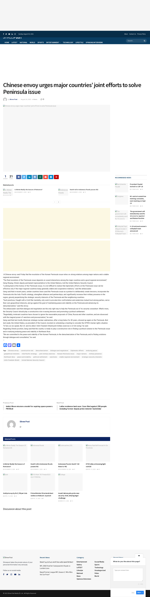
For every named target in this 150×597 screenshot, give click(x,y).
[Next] (58, 202)
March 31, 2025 (64, 501)
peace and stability (24, 357)
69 (99, 469)
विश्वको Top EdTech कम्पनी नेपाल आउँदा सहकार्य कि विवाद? (56, 562)
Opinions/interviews (94, 42)
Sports (41, 42)
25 (142, 189)
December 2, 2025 (76, 192)
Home (7, 42)
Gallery (79, 565)
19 (85, 192)
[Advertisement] (75, 15)
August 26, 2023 (26, 99)
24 (142, 206)
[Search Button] (145, 41)
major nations (82, 354)
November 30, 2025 (65, 469)
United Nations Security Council (33, 360)
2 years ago (135, 233)
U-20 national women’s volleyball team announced (138, 228)
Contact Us (132, 34)
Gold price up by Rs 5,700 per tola (15, 493)
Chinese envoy (13, 350)
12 (72, 501)
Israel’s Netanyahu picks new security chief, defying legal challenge (68, 495)
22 (16, 496)
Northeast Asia (9, 357)
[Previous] (54, 202)
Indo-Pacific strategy (29, 354)
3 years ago (135, 189)
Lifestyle (79, 42)
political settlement (40, 357)
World (32, 42)
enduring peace (91, 350)
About (126, 34)
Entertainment (52, 42)
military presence (95, 354)
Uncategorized (100, 570)
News (35, 99)
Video (97, 573)
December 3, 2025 (21, 192)
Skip (133, 592)
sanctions (53, 357)
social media (99, 562)
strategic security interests (92, 357)
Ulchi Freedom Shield (11, 360)
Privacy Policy (141, 34)
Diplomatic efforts (77, 350)
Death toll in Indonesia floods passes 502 (84, 190)
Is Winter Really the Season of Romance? (28, 190)
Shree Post (13, 99)
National (23, 42)
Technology (68, 42)
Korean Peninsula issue (65, 354)
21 (74, 469)
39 (30, 192)
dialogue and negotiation (59, 350)
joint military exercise (47, 354)
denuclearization (42, 350)
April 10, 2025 (91, 469)
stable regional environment (70, 357)
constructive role (27, 350)
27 (142, 233)
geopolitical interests (11, 354)
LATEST (14, 42)
